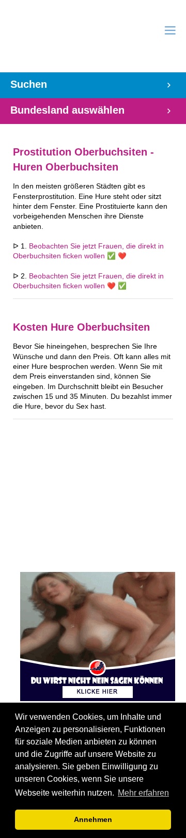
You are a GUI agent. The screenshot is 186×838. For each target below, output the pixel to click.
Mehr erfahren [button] (143, 792)
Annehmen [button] (93, 819)
